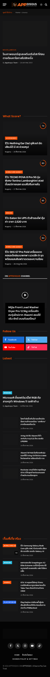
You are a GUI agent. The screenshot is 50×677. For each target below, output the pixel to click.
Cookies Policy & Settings (25, 659)
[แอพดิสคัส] (24, 4)
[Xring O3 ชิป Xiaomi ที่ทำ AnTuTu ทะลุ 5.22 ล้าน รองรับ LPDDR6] (10, 439)
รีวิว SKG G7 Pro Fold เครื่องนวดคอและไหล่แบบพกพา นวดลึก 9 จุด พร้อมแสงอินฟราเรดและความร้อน (24, 255)
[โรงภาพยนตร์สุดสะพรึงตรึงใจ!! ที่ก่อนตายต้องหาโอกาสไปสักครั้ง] (25, 33)
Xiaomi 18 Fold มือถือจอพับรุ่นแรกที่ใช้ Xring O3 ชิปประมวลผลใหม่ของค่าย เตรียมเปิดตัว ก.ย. (33, 455)
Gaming (7, 582)
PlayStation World (11, 602)
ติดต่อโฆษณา (27, 655)
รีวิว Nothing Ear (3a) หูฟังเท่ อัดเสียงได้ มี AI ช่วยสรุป (23, 145)
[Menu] (4, 4)
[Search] (45, 4)
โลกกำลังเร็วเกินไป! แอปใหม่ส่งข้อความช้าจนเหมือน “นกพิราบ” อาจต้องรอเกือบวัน (33, 421)
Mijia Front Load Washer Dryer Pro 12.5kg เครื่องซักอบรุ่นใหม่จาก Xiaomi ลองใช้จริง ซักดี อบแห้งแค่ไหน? (24, 313)
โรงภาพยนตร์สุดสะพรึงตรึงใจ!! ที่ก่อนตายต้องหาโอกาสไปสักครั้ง (23, 56)
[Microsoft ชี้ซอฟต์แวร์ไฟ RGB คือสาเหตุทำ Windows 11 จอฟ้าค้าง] (25, 376)
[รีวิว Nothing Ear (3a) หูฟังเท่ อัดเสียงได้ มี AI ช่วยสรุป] (25, 138)
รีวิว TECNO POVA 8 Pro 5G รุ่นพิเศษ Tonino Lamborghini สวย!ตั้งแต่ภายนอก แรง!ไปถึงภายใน (24, 180)
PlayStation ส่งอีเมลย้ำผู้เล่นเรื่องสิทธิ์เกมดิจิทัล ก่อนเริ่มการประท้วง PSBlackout (33, 605)
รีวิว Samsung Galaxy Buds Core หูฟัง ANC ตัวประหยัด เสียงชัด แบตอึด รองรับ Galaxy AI (34, 548)
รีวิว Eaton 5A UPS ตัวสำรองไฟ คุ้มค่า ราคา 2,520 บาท (25, 220)
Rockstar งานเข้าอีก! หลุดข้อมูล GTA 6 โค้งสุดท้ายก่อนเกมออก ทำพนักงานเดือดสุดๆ (33, 472)
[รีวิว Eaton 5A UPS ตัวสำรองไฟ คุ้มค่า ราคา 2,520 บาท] (25, 213)
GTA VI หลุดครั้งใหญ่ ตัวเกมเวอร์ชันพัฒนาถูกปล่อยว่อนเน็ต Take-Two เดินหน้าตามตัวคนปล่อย (33, 586)
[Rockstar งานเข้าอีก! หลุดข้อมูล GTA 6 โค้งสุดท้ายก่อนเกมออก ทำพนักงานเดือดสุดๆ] (10, 473)
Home (18, 12)
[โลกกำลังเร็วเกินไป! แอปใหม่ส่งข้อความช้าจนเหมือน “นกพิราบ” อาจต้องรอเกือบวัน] (10, 422)
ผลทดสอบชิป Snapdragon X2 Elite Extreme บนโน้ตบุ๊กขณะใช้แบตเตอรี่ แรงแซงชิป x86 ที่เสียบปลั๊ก (34, 567)
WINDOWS (7, 562)
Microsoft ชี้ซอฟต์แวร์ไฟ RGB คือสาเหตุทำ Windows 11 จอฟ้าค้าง (22, 399)
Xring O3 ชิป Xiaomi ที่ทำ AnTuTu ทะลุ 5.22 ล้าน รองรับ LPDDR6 (32, 438)
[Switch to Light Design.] (41, 4)
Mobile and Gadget (11, 545)
